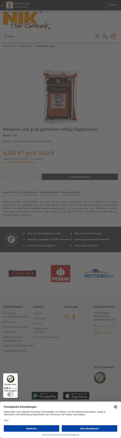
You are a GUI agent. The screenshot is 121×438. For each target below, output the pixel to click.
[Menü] (16, 375)
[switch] (10, 394)
